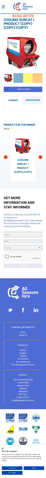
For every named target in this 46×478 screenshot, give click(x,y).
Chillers (23, 355)
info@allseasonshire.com (16, 220)
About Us (23, 335)
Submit (23, 265)
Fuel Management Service (23, 364)
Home (23, 332)
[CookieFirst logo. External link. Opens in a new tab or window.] (3, 449)
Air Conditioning (23, 361)
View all (7, 128)
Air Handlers (23, 358)
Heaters (23, 353)
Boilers (23, 350)
